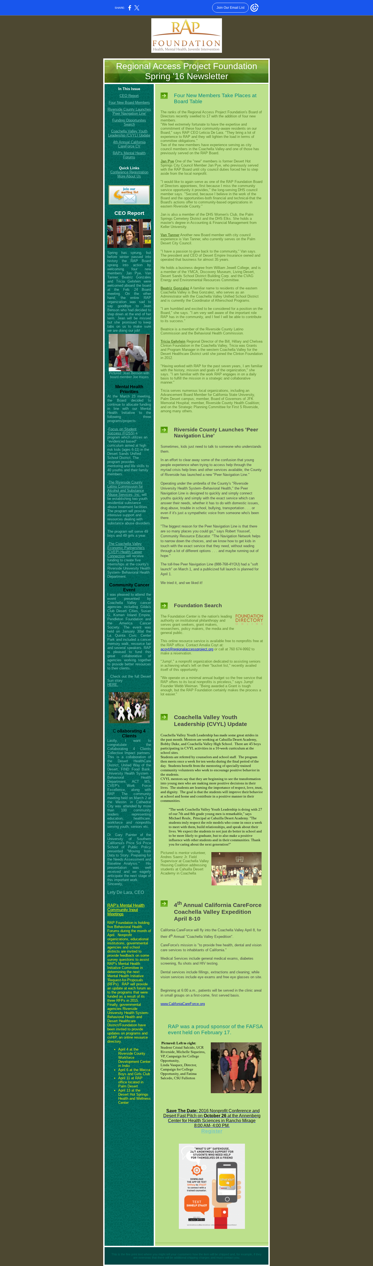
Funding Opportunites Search (129, 122)
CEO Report (129, 96)
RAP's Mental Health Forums (129, 155)
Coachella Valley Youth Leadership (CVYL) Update (129, 133)
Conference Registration (129, 172)
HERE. (112, 685)
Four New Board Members (129, 102)
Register (211, 1131)
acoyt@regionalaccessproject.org (187, 649)
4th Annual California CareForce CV (129, 144)
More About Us (129, 176)
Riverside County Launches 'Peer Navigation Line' (129, 111)
